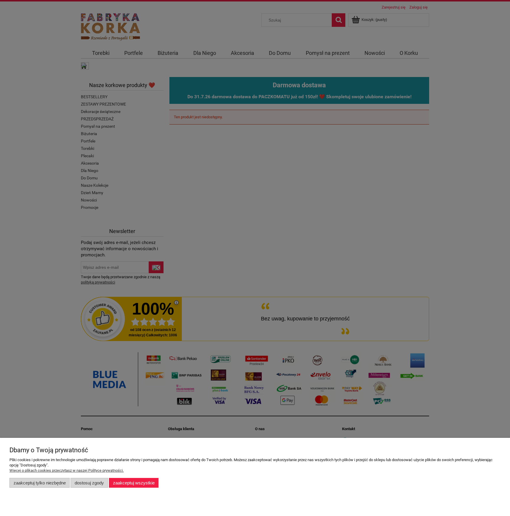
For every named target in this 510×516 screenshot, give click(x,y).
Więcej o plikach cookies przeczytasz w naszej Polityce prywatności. (66, 470)
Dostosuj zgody (89, 482)
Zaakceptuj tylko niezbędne (40, 482)
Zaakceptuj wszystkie (134, 482)
